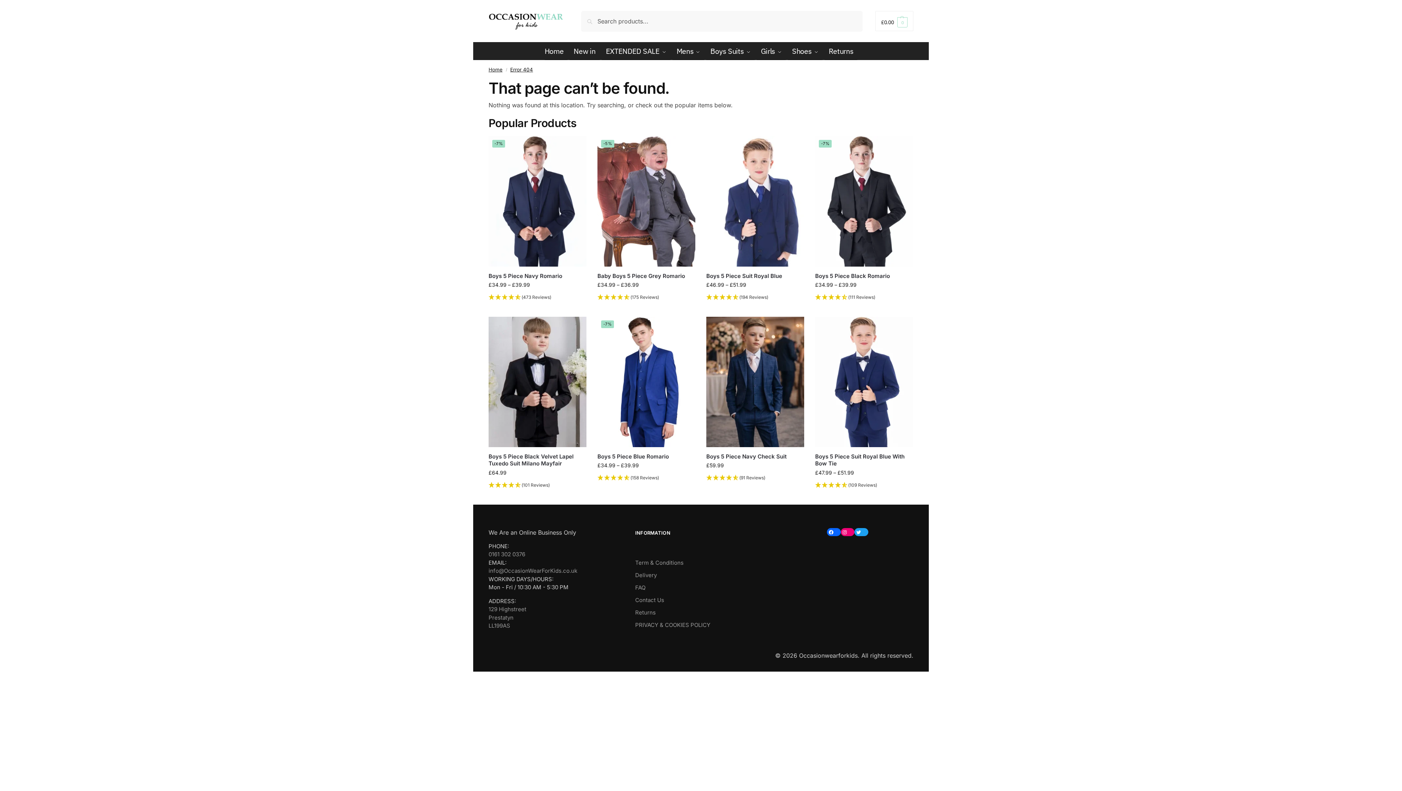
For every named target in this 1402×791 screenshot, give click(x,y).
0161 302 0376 (507, 554)
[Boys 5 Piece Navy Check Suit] (755, 382)
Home (496, 70)
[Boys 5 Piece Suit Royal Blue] (755, 201)
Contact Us (649, 600)
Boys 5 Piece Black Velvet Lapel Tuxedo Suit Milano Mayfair (531, 460)
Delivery (646, 575)
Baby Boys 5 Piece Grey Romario (641, 275)
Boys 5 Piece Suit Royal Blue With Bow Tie (860, 460)
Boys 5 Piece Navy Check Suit (746, 456)
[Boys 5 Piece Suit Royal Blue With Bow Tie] (864, 382)
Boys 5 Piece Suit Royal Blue (744, 275)
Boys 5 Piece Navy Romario (525, 275)
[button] (894, 21)
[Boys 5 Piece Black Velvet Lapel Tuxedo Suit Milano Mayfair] (537, 382)
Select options (537, 309)
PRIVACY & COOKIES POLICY (672, 624)
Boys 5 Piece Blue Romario (633, 456)
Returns (645, 612)
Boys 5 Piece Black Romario (852, 275)
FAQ (640, 587)
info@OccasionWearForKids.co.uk (533, 570)
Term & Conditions (659, 562)
